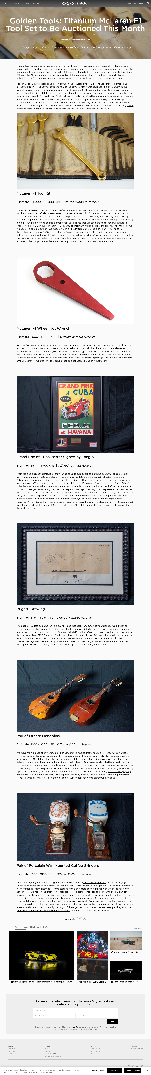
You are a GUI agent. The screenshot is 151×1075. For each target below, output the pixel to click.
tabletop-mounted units (38, 901)
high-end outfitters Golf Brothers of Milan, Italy (86, 229)
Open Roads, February (95, 882)
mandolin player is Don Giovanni (81, 762)
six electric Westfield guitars (109, 774)
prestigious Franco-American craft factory (76, 232)
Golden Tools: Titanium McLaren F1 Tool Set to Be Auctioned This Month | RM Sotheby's (75, 3)
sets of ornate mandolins (40, 774)
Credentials (95, 1049)
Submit (112, 1021)
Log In (141, 3)
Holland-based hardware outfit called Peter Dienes (43, 910)
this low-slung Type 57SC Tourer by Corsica (39, 635)
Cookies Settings (137, 1049)
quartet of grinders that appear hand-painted (102, 901)
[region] (75, 1071)
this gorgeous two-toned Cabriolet (49, 632)
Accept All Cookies (132, 1070)
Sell (39, 3)
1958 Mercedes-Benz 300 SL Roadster (72, 505)
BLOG (93, 1053)
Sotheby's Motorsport (53, 1056)
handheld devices (61, 901)
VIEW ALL (137, 928)
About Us (11, 1049)
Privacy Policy (75, 1027)
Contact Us (12, 1053)
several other (115, 771)
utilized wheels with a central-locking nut (63, 348)
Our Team (11, 1051)
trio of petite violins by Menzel (72, 774)
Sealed (17, 3)
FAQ (46, 1049)
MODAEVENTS (49, 1053)
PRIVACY (134, 1047)
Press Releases (96, 1051)
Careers (48, 1051)
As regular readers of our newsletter (109, 480)
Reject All (114, 1070)
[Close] (147, 1070)
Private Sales (28, 3)
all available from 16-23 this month (65, 102)
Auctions (7, 3)
